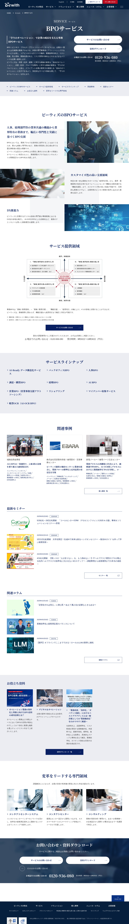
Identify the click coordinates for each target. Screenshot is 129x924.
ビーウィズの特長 (35, 6)
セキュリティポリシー (29, 911)
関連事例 (91, 87)
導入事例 (80, 6)
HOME (9, 13)
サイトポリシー (14, 911)
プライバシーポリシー (46, 911)
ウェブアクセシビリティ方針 (111, 911)
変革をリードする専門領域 (56, 91)
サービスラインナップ (70, 87)
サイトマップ (95, 911)
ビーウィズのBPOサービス (20, 87)
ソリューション (64, 6)
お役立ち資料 (32, 91)
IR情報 (72, 2)
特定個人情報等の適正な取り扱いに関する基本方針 (71, 911)
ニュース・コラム (94, 6)
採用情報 (80, 2)
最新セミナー (108, 87)
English (61, 2)
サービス (49, 6)
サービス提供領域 (46, 87)
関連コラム (14, 91)
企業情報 (110, 6)
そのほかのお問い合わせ (37, 868)
